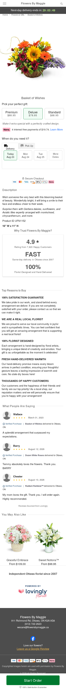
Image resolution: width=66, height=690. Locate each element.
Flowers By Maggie (33, 3)
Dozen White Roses (34, 455)
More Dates (55, 155)
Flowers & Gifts (17, 14)
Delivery (10, 148)
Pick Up (29, 145)
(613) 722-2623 (33, 623)
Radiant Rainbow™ (34, 485)
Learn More (56, 129)
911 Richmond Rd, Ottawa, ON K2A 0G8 (33, 620)
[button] (59, 682)
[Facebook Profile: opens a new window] (33, 638)
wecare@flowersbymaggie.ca (33, 627)
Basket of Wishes (33, 423)
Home (5, 14)
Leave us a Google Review (33, 649)
